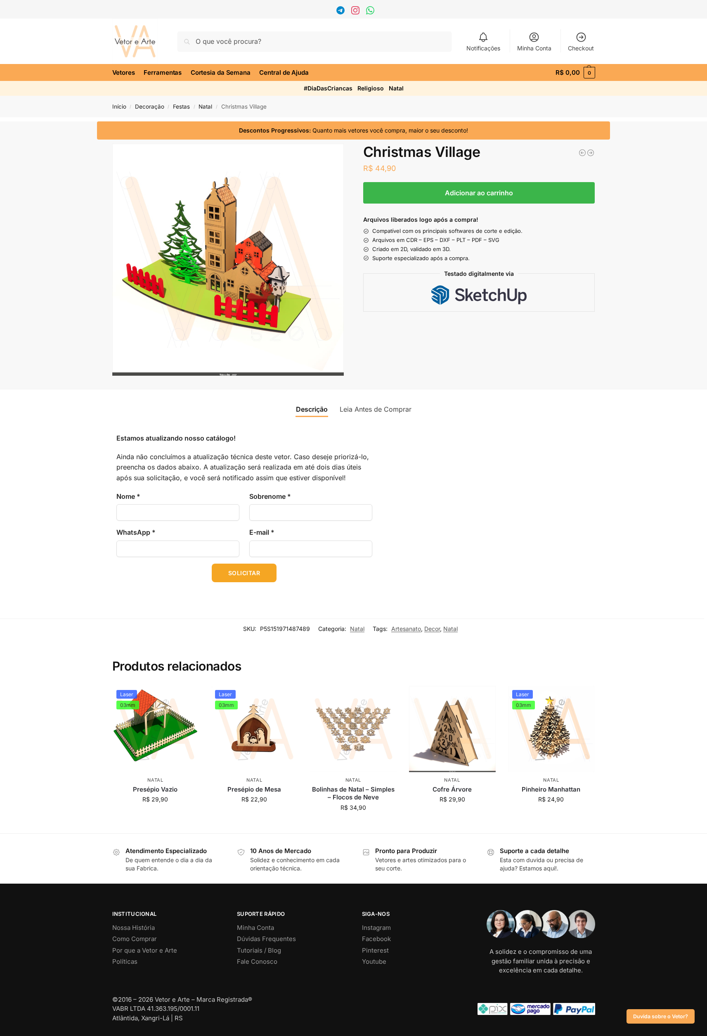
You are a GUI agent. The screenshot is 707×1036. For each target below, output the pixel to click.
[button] (575, 72)
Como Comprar (134, 939)
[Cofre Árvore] (452, 729)
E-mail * (261, 532)
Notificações (483, 48)
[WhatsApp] (371, 12)
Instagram (376, 928)
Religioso (370, 88)
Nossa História (133, 928)
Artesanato (406, 628)
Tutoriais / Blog (259, 950)
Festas (181, 106)
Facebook (376, 939)
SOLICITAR (244, 572)
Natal (396, 88)
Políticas (124, 961)
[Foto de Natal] (590, 153)
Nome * (128, 496)
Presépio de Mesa (254, 789)
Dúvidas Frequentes (266, 939)
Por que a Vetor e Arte (144, 950)
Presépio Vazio (155, 789)
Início (119, 106)
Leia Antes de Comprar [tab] (375, 409)
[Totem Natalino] (582, 153)
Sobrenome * (270, 496)
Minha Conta (534, 48)
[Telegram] (341, 12)
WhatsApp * (136, 532)
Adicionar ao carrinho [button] (155, 816)
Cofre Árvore (452, 789)
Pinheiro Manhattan (551, 789)
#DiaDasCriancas (328, 88)
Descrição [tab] (312, 409)
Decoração (149, 106)
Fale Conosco (257, 961)
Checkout (581, 48)
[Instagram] (356, 12)
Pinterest (375, 950)
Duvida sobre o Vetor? (660, 1016)
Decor (432, 628)
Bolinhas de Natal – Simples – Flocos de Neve (353, 793)
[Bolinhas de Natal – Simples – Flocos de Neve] (353, 729)
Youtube (374, 961)
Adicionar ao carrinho (479, 193)
